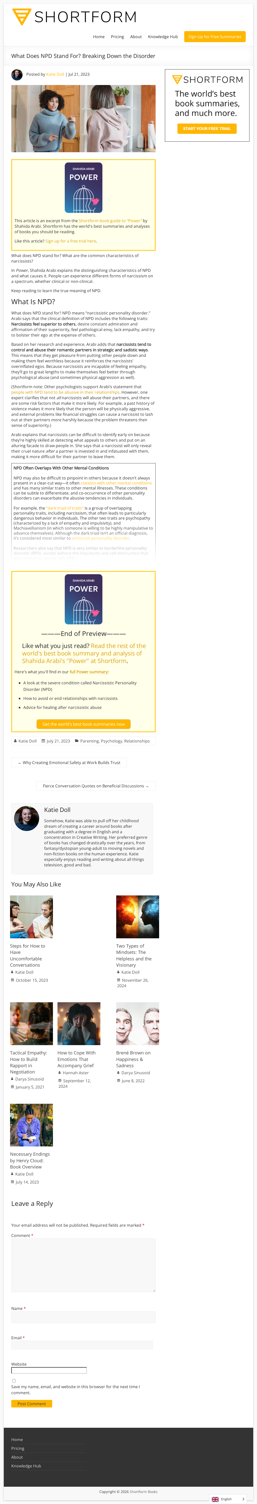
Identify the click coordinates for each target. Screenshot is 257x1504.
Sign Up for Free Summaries (214, 36)
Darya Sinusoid (29, 1079)
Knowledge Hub (163, 36)
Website (19, 1364)
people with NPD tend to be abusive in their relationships (65, 392)
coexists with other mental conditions (116, 483)
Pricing (117, 36)
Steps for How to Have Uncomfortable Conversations (27, 955)
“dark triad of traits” (65, 508)
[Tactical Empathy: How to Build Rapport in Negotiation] (31, 1005)
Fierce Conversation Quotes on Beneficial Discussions (96, 786)
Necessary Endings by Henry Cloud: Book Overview (30, 1160)
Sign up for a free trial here (70, 241)
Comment (22, 1235)
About (136, 36)
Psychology (111, 741)
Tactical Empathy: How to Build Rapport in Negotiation (28, 1062)
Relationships (137, 741)
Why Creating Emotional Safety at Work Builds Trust (69, 762)
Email (18, 1338)
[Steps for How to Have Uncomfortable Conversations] (31, 898)
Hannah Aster (76, 1072)
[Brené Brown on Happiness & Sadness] (137, 1005)
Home (99, 36)
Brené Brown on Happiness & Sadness (133, 1059)
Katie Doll (55, 74)
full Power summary (89, 672)
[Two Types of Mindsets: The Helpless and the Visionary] (137, 898)
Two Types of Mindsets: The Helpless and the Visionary (134, 955)
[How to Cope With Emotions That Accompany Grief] (78, 1005)
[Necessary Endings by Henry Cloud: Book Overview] (31, 1106)
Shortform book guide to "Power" (110, 220)
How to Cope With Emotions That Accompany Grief (76, 1059)
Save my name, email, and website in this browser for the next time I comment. (75, 1389)
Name (18, 1308)
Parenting (89, 741)
